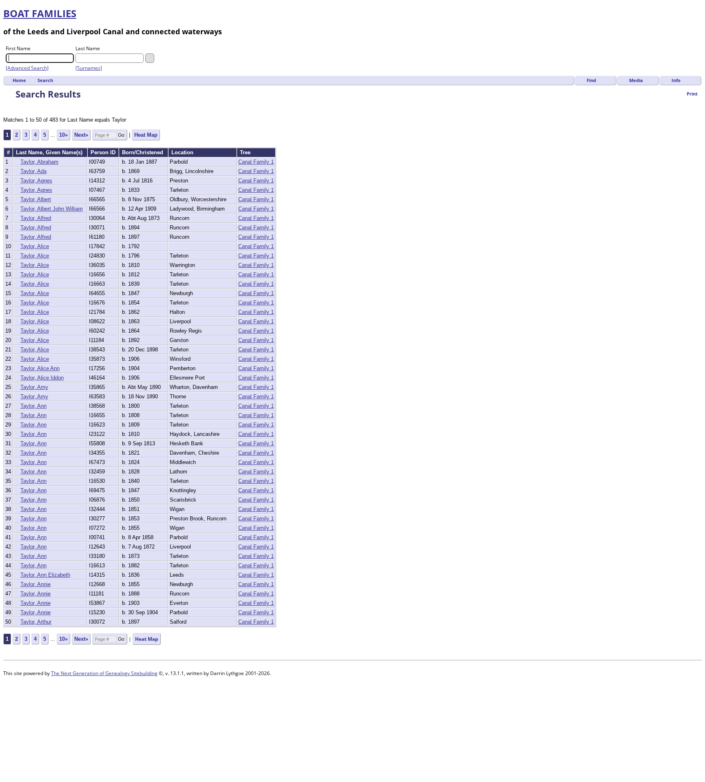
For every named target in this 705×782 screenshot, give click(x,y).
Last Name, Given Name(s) (50, 152)
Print (692, 94)
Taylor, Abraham (39, 162)
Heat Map (145, 135)
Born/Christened (143, 152)
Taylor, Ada (33, 171)
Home (19, 80)
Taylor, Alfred (35, 218)
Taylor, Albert (35, 199)
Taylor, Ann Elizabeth (45, 575)
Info (676, 80)
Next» (81, 135)
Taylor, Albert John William (51, 209)
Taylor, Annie (35, 584)
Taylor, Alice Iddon (42, 378)
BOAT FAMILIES (39, 13)
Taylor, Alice (34, 246)
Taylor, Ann (33, 406)
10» (63, 135)
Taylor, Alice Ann (40, 368)
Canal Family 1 (256, 162)
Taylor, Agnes (36, 181)
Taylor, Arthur (35, 622)
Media (636, 80)
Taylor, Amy (34, 387)
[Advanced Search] (27, 67)
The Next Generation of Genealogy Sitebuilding (104, 673)
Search (45, 80)
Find (591, 80)
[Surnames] (88, 67)
